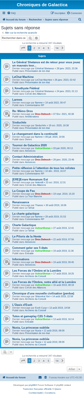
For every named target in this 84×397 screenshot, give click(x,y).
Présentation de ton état (37, 71)
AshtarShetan (43, 148)
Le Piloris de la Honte (26, 236)
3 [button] (39, 48)
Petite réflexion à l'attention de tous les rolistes (43, 168)
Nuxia (38, 330)
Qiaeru (57, 389)
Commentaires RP (34, 105)
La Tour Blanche (33, 196)
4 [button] (43, 48)
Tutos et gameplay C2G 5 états (32, 316)
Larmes (17, 99)
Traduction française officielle (37, 389)
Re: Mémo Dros (22, 111)
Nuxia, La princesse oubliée (30, 327)
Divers (28, 139)
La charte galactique (25, 213)
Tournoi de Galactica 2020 (29, 145)
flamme (39, 102)
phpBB (32, 385)
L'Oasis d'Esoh (22, 304)
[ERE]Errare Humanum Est (30, 179)
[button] (23, 48)
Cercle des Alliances (35, 93)
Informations (20, 259)
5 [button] (48, 48)
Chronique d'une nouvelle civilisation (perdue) (43, 293)
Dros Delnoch (43, 114)
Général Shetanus (44, 68)
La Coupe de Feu (23, 190)
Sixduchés (19, 122)
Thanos (39, 205)
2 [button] (34, 48)
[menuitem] (11, 13)
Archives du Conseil (35, 276)
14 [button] (56, 48)
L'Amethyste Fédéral (25, 88)
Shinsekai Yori (42, 296)
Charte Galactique (24, 225)
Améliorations (32, 116)
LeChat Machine (23, 76)
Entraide (29, 253)
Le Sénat (29, 207)
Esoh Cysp (41, 307)
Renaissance (20, 202)
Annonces (30, 150)
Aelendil (39, 182)
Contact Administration (27, 156)
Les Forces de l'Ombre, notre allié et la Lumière (44, 282)
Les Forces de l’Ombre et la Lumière (36, 270)
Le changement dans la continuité (35, 133)
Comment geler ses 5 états (30, 247)
